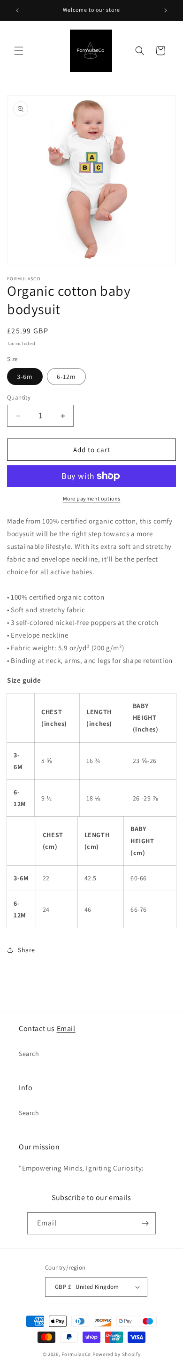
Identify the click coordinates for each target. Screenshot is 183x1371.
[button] (18, 50)
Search (29, 1053)
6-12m (66, 376)
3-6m (25, 376)
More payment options (92, 498)
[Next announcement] (165, 10)
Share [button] (26, 950)
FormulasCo (76, 1354)
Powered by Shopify (116, 1354)
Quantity (18, 397)
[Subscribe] (145, 1223)
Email (66, 1028)
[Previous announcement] (17, 10)
